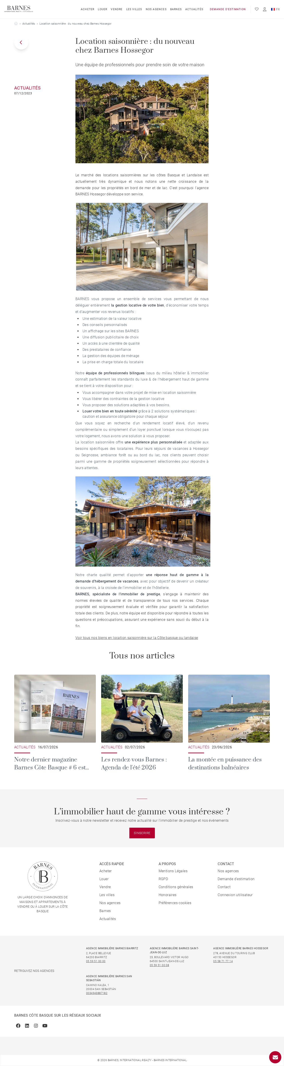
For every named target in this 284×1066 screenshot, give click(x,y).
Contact (224, 887)
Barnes (176, 9)
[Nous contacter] (275, 1057)
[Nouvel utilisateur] (264, 9)
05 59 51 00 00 (96, 961)
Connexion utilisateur (235, 895)
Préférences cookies (175, 903)
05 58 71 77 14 (223, 961)
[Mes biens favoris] (256, 9)
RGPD (163, 879)
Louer (102, 9)
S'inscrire (142, 833)
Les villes (134, 9)
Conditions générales (176, 887)
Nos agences (156, 9)
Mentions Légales (173, 871)
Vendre (116, 9)
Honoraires (168, 895)
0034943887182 (96, 993)
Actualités (194, 9)
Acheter (87, 9)
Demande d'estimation (228, 9)
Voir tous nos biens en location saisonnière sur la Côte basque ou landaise (136, 638)
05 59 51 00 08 (159, 965)
